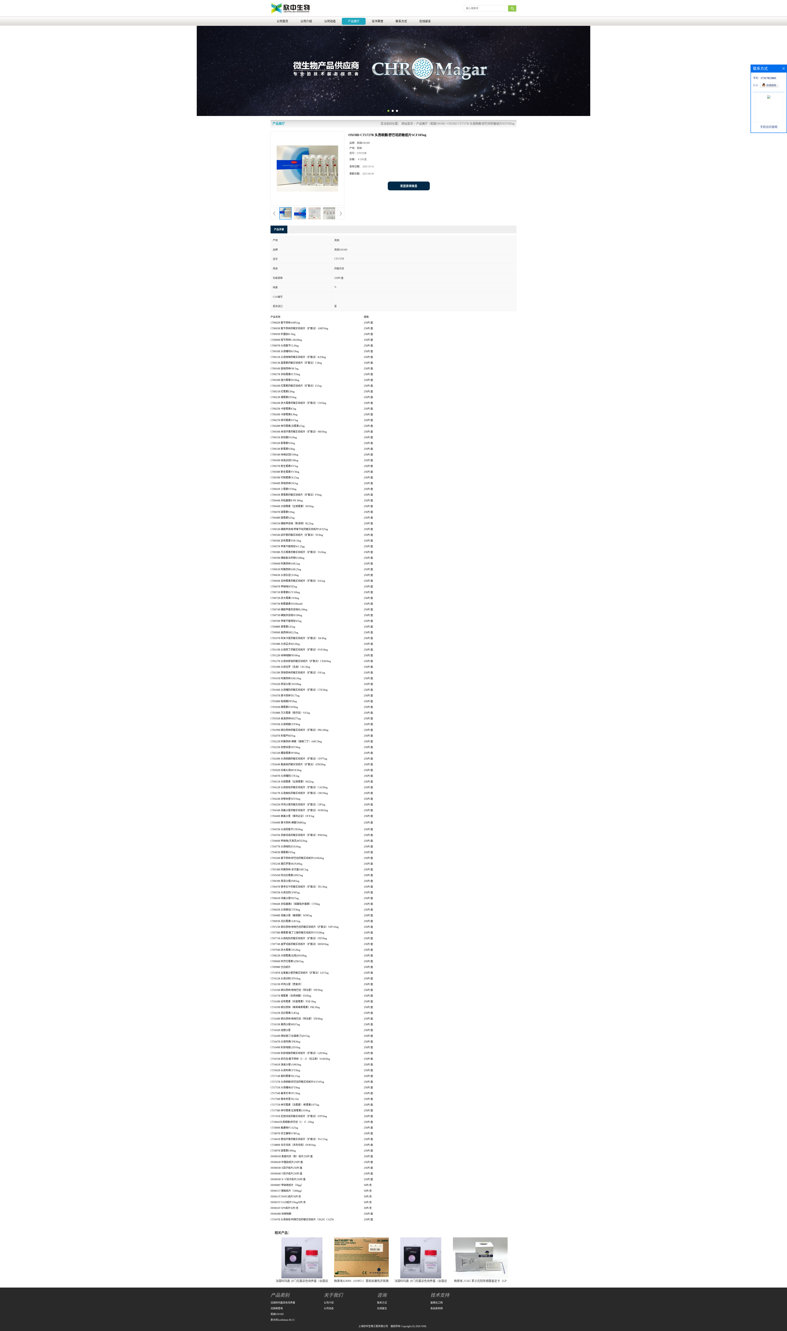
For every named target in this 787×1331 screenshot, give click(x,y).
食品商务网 (436, 1308)
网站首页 (407, 123)
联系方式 (401, 21)
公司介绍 (306, 21)
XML (424, 1326)
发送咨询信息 (408, 185)
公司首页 (282, 21)
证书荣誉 (377, 21)
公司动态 (330, 21)
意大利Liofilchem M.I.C (283, 1320)
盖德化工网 (436, 1302)
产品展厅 (353, 21)
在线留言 (425, 21)
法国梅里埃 (277, 1308)
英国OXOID (437, 123)
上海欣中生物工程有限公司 (373, 1326)
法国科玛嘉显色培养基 (283, 1302)
